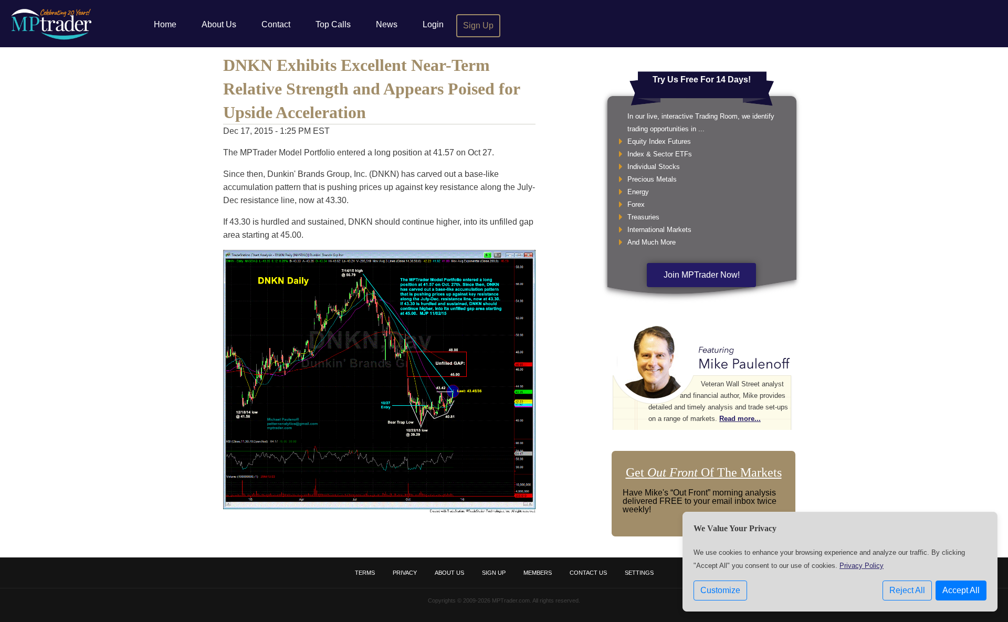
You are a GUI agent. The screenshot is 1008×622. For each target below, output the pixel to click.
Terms (365, 573)
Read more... (740, 419)
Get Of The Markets (704, 472)
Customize (720, 590)
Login (433, 24)
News (386, 24)
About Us (219, 24)
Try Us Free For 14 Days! (702, 79)
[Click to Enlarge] (379, 509)
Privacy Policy (861, 566)
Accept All (961, 590)
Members (537, 573)
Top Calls (333, 24)
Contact (275, 24)
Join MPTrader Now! (702, 274)
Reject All (907, 590)
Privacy (405, 573)
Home (165, 24)
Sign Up (478, 25)
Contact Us (588, 573)
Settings (639, 573)
